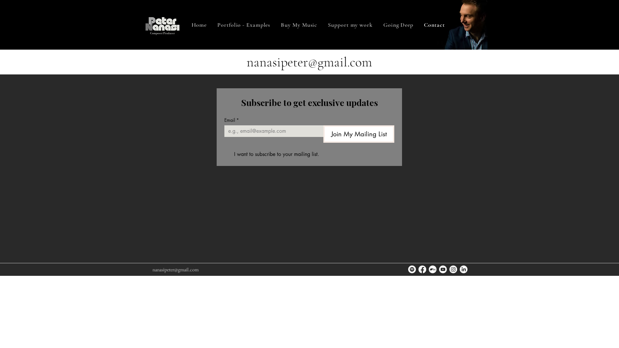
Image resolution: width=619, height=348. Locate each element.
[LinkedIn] (463, 269)
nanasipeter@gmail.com (309, 62)
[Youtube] (443, 269)
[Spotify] (412, 269)
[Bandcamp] (433, 269)
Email (231, 120)
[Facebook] (422, 269)
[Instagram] (453, 269)
